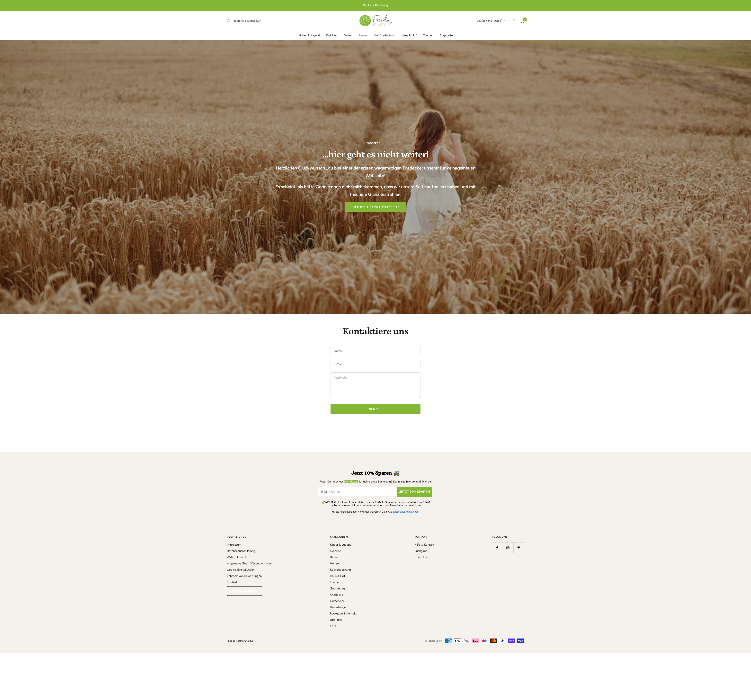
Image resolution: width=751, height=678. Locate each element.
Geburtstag (337, 588)
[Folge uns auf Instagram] (508, 547)
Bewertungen (338, 607)
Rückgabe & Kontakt (343, 613)
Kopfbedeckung (384, 35)
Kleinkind (332, 35)
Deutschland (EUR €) (489, 20)
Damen (348, 35)
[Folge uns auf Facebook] (497, 547)
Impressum (234, 544)
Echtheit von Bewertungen (244, 576)
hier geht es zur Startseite (376, 207)
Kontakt (232, 582)
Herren (363, 35)
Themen (428, 35)
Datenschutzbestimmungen (404, 511)
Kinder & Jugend (309, 35)
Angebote (446, 35)
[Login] (513, 21)
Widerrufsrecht (236, 557)
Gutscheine (337, 601)
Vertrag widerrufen (244, 591)
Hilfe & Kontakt (424, 544)
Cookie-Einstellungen (240, 569)
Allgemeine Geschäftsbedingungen (249, 563)
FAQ (333, 626)
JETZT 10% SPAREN (414, 491)
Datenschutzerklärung (241, 551)
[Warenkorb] (522, 21)
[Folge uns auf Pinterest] (518, 547)
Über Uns (420, 557)
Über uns (336, 620)
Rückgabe (420, 551)
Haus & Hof (409, 35)
